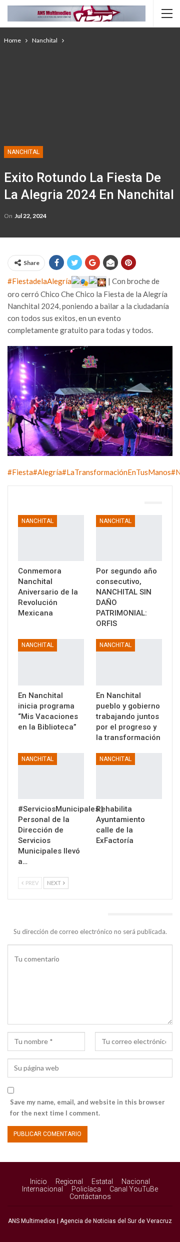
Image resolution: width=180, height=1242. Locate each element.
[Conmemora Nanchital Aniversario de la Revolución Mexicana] (51, 538)
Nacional (136, 1182)
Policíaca (86, 1189)
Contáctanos (90, 1196)
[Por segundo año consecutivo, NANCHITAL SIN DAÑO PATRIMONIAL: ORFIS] (129, 538)
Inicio (38, 1182)
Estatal (102, 1182)
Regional (69, 1182)
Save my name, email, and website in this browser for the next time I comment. (87, 1107)
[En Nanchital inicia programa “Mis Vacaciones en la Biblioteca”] (51, 662)
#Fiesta (20, 472)
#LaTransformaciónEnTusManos (116, 472)
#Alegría (47, 472)
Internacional (42, 1189)
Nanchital (24, 152)
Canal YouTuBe (134, 1189)
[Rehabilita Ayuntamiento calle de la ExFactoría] (129, 776)
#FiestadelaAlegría (40, 281)
